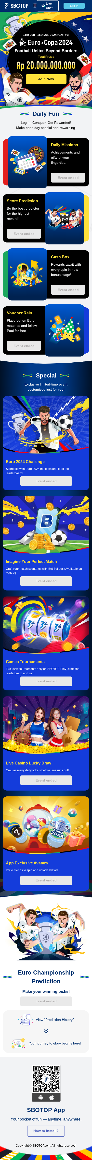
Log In (74, 6)
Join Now (46, 79)
